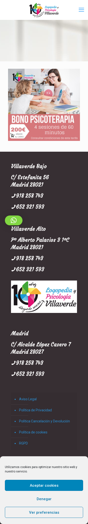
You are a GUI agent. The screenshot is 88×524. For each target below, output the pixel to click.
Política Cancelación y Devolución (44, 421)
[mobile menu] (81, 10)
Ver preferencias (44, 512)
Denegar (44, 499)
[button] (13, 220)
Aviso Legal (28, 399)
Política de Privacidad (35, 410)
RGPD (23, 443)
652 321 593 (30, 206)
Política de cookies (33, 432)
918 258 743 (29, 195)
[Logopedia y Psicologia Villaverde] (44, 9)
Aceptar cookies (44, 485)
